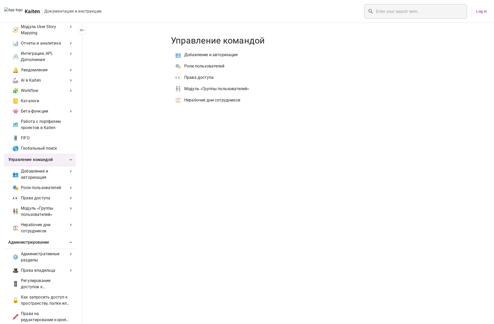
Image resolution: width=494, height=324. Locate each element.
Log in (481, 11)
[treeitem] (40, 195)
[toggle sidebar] (82, 30)
